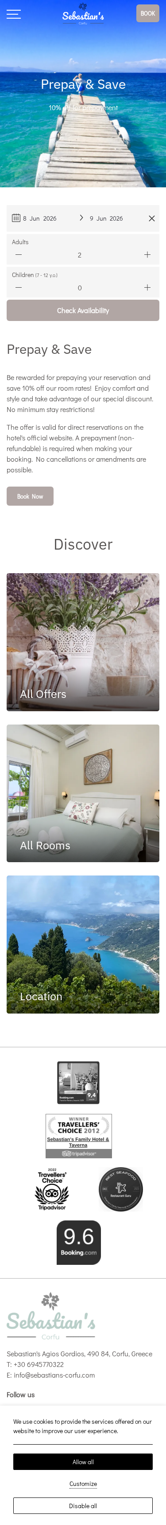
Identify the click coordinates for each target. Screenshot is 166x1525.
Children (35, 274)
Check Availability (83, 310)
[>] (14, 13)
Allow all (83, 1462)
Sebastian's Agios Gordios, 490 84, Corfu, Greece (79, 1353)
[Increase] (147, 254)
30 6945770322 (40, 1364)
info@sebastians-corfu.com (54, 1374)
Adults (20, 242)
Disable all (83, 1505)
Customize (83, 1483)
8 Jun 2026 (40, 218)
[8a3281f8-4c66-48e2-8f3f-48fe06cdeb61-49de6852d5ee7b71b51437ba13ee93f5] (121, 1187)
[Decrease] (18, 254)
